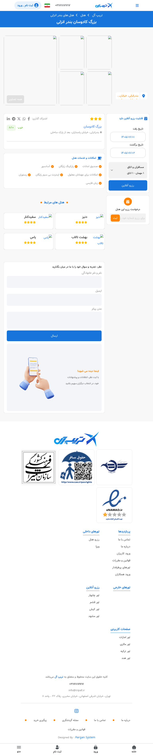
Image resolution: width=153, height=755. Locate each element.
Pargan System (85, 737)
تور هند (126, 658)
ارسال (54, 336)
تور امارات (124, 637)
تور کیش (94, 609)
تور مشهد (93, 616)
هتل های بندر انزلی (62, 15)
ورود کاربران (123, 553)
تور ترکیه (125, 651)
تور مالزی (125, 644)
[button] (47, 5)
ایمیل (98, 291)
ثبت (115, 218)
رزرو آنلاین (128, 185)
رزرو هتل (94, 539)
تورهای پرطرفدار (121, 567)
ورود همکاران (122, 574)
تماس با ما (124, 539)
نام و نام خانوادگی (92, 273)
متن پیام (97, 309)
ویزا (97, 546)
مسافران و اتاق (135, 167)
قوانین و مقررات (121, 560)
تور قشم (94, 602)
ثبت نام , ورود (25, 5)
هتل (83, 15)
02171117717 (62, 5)
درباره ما (125, 546)
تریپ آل (97, 15)
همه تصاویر (15, 99)
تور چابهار (93, 595)
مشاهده (99, 52)
